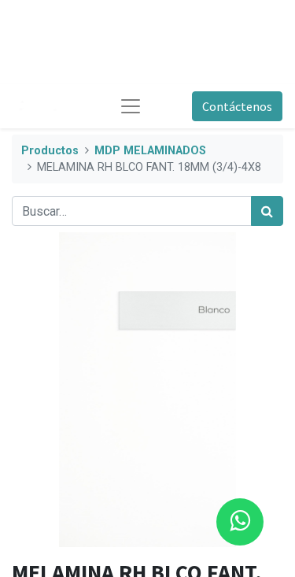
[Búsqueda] (267, 211)
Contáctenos (237, 106)
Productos (50, 150)
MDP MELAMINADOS (150, 150)
